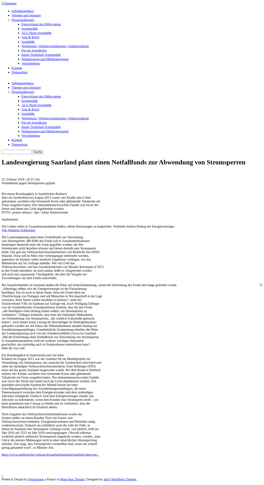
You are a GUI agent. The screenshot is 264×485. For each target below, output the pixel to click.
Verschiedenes (30, 63)
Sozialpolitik (29, 28)
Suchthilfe (28, 42)
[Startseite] (9, 3)
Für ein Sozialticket (34, 50)
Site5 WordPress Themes (120, 479)
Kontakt (17, 68)
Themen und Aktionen (26, 15)
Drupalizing (36, 479)
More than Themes (72, 479)
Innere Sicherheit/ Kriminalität (41, 55)
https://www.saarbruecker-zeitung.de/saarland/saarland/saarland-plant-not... (50, 454)
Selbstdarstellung (23, 11)
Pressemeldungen (23, 20)
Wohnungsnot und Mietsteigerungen (45, 59)
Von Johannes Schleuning (18, 230)
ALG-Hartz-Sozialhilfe (36, 33)
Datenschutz (20, 72)
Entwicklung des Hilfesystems (41, 24)
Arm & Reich (30, 37)
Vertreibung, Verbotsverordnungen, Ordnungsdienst (55, 46)
